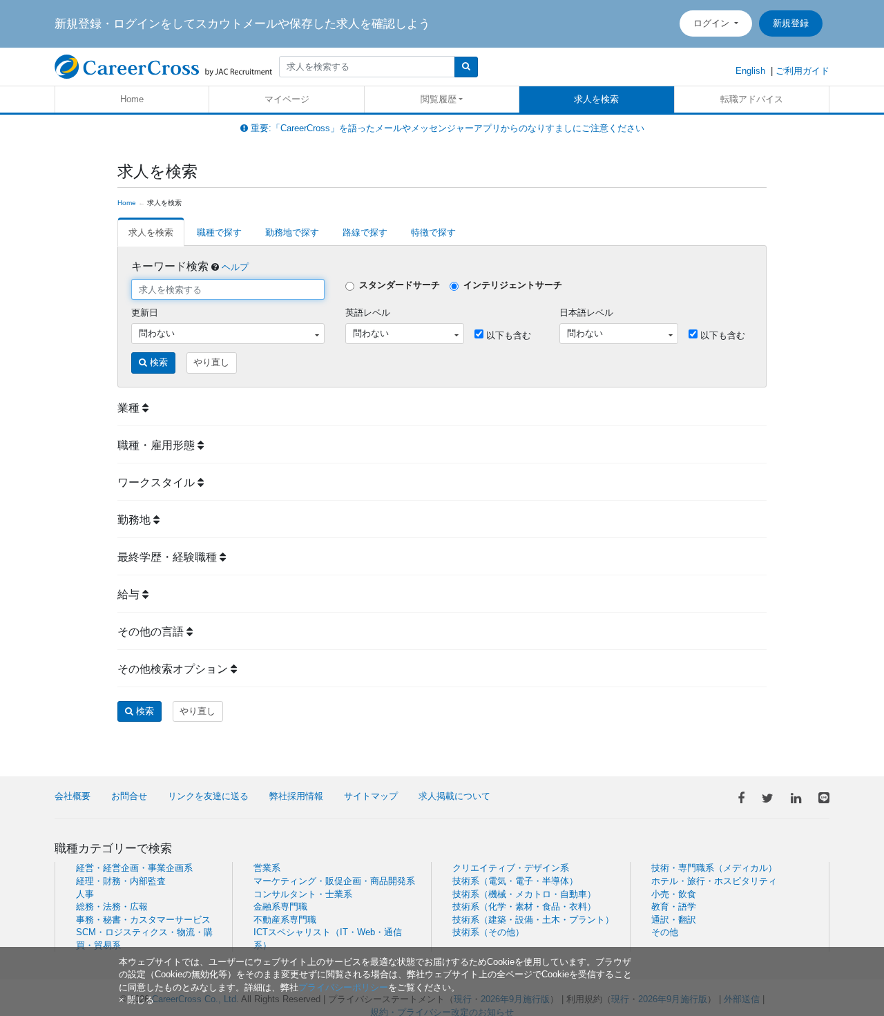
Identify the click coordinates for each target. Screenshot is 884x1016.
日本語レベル (586, 312)
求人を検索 (596, 99)
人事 (85, 894)
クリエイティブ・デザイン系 (510, 868)
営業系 (266, 868)
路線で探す (365, 232)
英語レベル (367, 312)
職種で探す (219, 232)
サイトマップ (371, 796)
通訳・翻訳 (673, 919)
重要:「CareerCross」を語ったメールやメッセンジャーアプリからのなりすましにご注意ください (446, 128)
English (750, 71)
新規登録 (791, 23)
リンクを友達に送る (208, 796)
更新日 (144, 312)
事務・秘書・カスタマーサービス (143, 919)
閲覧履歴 (439, 99)
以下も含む (507, 335)
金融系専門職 (280, 906)
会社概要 (72, 796)
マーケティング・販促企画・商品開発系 (334, 881)
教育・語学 (673, 906)
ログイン (712, 23)
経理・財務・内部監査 (121, 881)
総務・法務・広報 (112, 906)
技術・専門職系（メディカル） (714, 868)
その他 (664, 932)
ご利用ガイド (802, 71)
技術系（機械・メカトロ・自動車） (524, 894)
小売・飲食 (673, 894)
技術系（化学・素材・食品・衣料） (524, 906)
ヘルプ (235, 267)
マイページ (287, 99)
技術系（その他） (488, 932)
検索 (157, 362)
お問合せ (129, 796)
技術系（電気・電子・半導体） (515, 881)
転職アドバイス (751, 99)
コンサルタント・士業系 (302, 894)
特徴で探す (433, 232)
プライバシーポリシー (343, 987)
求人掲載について (454, 796)
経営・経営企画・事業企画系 (134, 868)
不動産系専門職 (284, 919)
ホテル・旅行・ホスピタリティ (714, 881)
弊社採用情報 (296, 796)
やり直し (211, 362)
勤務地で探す (292, 232)
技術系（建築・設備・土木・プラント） (533, 919)
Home (132, 99)
